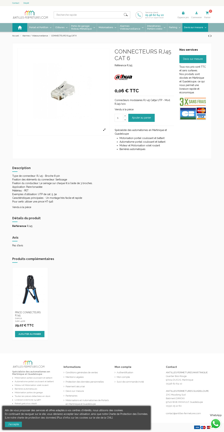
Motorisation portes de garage (29, 392)
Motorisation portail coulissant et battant (33, 378)
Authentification (125, 372)
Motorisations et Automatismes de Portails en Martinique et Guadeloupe (87, 402)
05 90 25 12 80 (174, 406)
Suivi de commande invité (130, 381)
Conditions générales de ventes (82, 372)
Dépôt (26, 3)
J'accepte (13, 424)
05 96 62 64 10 (154, 15)
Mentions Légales (75, 377)
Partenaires (71, 395)
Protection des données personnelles (85, 381)
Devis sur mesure (193, 59)
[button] (107, 27)
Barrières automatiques (26, 389)
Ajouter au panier (141, 117)
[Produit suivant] (211, 36)
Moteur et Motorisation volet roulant (31, 385)
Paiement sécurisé (75, 386)
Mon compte (123, 377)
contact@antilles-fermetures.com (183, 413)
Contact (15, 3)
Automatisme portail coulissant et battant (34, 381)
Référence (120, 65)
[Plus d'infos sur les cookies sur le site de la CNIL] (85, 417)
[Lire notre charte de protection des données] (30, 417)
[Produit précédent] (209, 36)
